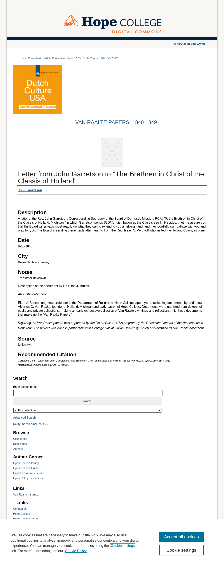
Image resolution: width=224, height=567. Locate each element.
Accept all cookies (181, 536)
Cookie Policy (76, 551)
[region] (112, 543)
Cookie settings (123, 546)
